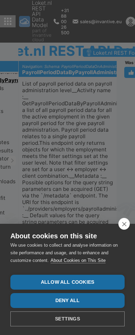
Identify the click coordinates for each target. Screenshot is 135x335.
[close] (124, 224)
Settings (67, 318)
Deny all (67, 300)
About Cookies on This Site (78, 260)
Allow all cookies (67, 282)
